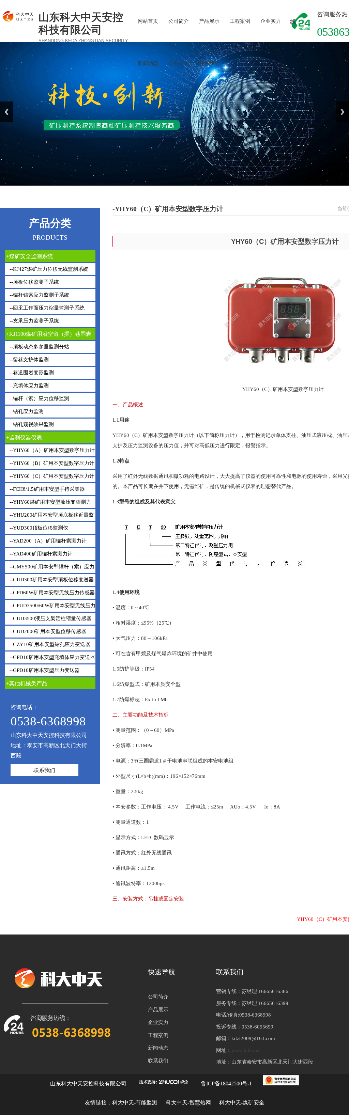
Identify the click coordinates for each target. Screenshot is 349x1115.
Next (342, 111)
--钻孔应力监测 (26, 411)
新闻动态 (148, 63)
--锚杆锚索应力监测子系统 (38, 295)
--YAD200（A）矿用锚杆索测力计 (47, 541)
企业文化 (178, 63)
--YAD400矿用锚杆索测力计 (40, 553)
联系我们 (209, 63)
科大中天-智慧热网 (188, 1102)
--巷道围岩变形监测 (31, 372)
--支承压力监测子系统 (33, 321)
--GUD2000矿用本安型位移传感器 (47, 631)
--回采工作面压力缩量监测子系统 (46, 308)
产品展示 (209, 21)
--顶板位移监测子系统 (33, 282)
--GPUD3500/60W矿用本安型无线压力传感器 (50, 607)
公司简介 (178, 21)
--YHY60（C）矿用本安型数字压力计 (51, 476)
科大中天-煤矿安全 (241, 1102)
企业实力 (270, 21)
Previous (6, 111)
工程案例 (240, 21)
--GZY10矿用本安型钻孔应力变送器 (49, 644)
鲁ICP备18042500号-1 (226, 1083)
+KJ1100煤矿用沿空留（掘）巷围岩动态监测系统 (48, 335)
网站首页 (148, 21)
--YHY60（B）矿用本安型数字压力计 (51, 463)
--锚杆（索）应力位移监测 (38, 398)
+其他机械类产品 (26, 683)
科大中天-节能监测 (135, 1102)
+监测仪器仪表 (24, 437)
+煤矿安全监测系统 (29, 256)
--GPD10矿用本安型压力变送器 (44, 670)
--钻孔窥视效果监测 (31, 424)
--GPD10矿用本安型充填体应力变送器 (51, 657)
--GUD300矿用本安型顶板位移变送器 (51, 579)
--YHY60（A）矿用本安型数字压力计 (51, 450)
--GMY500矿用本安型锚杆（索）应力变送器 (49, 568)
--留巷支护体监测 (28, 359)
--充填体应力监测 (28, 385)
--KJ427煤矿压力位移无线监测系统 (48, 269)
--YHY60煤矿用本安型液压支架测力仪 (48, 503)
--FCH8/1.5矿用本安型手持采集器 (46, 489)
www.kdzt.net (246, 1050)
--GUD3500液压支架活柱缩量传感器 (49, 618)
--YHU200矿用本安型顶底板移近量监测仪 (49, 516)
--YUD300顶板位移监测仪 (38, 528)
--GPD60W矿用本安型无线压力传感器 (51, 592)
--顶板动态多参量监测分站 (38, 346)
